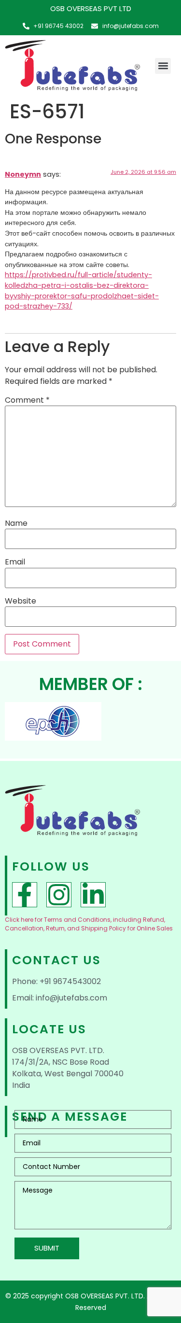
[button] (163, 66)
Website (20, 601)
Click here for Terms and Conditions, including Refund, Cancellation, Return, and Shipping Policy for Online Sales (89, 923)
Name (16, 523)
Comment (27, 400)
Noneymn (23, 174)
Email (15, 562)
